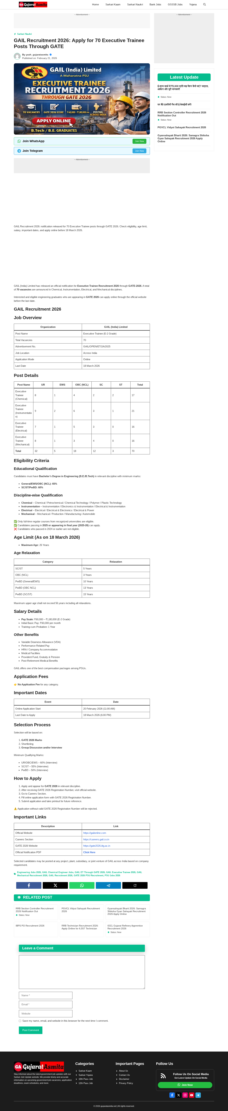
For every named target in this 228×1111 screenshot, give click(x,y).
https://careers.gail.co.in (96, 839)
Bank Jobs (155, 4)
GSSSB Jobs (175, 4)
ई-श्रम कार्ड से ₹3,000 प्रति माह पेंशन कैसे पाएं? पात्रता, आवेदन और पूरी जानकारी (183, 88)
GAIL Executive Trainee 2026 (121, 872)
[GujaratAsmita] (33, 4)
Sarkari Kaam (113, 4)
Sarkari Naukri (135, 4)
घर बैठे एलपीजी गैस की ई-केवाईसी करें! (175, 104)
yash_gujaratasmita (37, 54)
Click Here (89, 852)
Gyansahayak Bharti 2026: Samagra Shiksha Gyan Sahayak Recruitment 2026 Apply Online (126, 911)
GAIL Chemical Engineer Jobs (57, 872)
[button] (204, 4)
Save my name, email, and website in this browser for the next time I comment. (65, 1020)
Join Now (139, 141)
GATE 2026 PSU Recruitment (88, 875)
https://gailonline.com (94, 832)
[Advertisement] (82, 200)
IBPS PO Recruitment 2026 (30, 925)
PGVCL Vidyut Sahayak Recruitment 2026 (182, 127)
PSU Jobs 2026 (112, 875)
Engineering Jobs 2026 (29, 872)
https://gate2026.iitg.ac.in (96, 845)
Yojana (193, 4)
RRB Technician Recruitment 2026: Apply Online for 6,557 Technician (80, 927)
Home (95, 4)
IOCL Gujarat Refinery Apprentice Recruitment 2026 (125, 927)
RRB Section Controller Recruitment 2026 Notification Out (35, 910)
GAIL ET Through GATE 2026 (90, 872)
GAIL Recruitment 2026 (60, 875)
